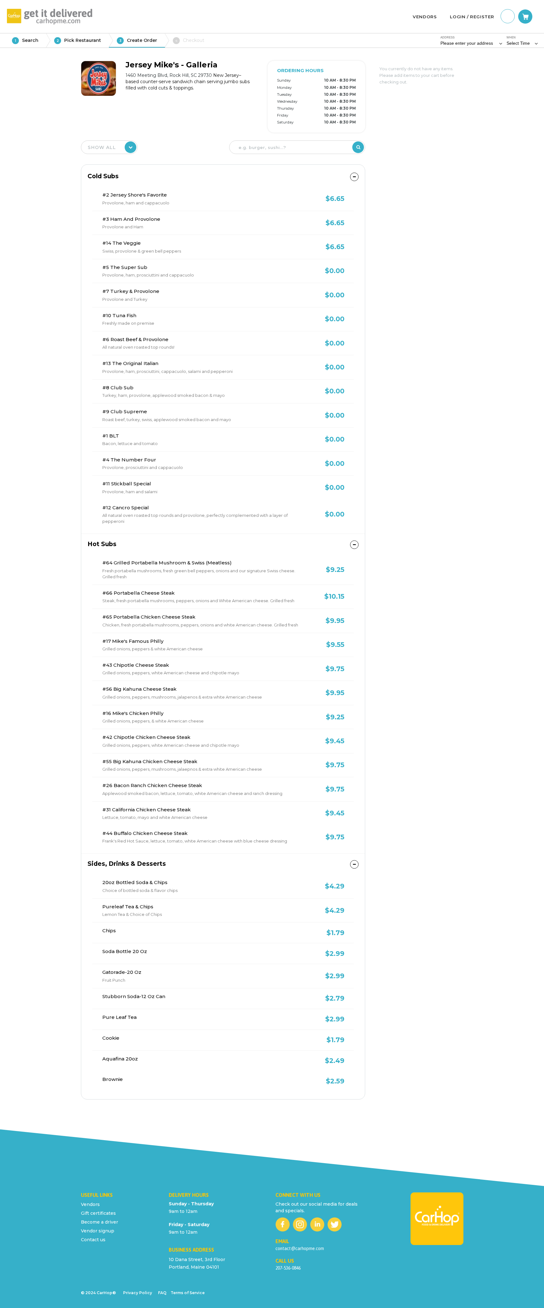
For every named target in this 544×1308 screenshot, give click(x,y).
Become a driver (99, 1222)
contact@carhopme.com (299, 1248)
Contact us (93, 1239)
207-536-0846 (288, 1268)
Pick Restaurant (79, 40)
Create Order (138, 40)
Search (26, 40)
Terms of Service (188, 1292)
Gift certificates (98, 1213)
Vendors (90, 1204)
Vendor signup (97, 1231)
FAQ (162, 1292)
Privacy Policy (137, 1292)
